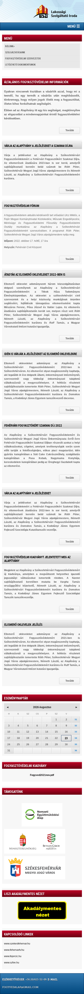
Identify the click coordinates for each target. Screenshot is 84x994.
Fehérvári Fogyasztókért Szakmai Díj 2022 (33, 425)
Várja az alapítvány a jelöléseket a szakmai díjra (38, 146)
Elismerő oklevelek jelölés (23, 625)
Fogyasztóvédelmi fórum (21, 206)
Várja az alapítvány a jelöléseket (27, 493)
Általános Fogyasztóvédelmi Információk (36, 82)
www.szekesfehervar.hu (17, 943)
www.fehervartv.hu (14, 950)
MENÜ (71, 26)
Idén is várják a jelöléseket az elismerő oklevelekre (40, 354)
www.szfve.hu (11, 962)
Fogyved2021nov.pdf (42, 775)
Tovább (69, 130)
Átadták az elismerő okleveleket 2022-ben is (34, 274)
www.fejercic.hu (12, 956)
